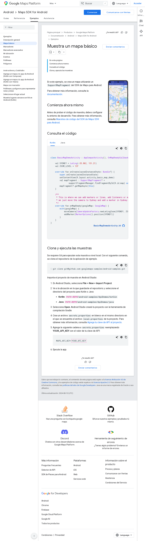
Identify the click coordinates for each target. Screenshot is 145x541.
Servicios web (79, 479)
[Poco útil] (126, 32)
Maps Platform (30, 3)
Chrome (45, 505)
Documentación (57, 36)
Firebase (45, 510)
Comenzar (92, 12)
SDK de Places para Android (53, 474)
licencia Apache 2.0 (102, 382)
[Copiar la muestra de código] (126, 148)
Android (8, 12)
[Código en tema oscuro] (121, 148)
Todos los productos (50, 523)
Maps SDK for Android (32, 12)
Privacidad (59, 535)
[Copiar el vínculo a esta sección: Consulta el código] (79, 133)
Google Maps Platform (85, 32)
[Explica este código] (117, 148)
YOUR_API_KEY (79, 340)
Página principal (53, 32)
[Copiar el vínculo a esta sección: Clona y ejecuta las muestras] (94, 248)
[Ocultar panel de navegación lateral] (34, 536)
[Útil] (122, 32)
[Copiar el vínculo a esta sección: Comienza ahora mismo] (86, 105)
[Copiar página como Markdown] (59, 52)
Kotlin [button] (52, 142)
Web (75, 474)
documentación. (55, 94)
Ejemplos (34, 18)
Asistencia (49, 18)
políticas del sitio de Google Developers (79, 385)
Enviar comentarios (115, 46)
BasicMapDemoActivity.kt (107, 225)
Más (52, 3)
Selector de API (48, 470)
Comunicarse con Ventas (118, 12)
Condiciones (46, 535)
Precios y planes (112, 469)
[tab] (52, 142)
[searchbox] (19, 27)
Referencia (19, 18)
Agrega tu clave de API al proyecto (104, 322)
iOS (75, 470)
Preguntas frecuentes (51, 465)
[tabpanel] (87, 192)
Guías (6, 18)
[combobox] (94, 3)
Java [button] (62, 142)
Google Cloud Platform (51, 514)
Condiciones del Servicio (116, 483)
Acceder (138, 3)
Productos (68, 32)
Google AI (45, 519)
